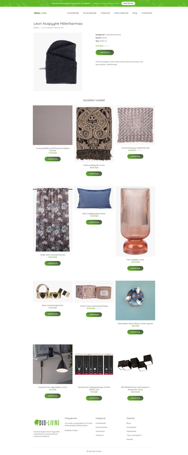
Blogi (135, 13)
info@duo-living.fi (71, 430)
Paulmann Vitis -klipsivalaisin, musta (53, 387)
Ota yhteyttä (131, 427)
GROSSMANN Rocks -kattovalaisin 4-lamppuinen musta (135, 388)
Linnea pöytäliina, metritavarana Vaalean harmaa (52, 149)
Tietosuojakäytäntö (134, 435)
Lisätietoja (104, 52)
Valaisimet (105, 13)
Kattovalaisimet (121, 13)
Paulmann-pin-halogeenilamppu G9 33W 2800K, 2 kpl (94, 388)
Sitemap (130, 439)
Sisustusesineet (89, 13)
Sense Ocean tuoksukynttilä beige (94, 306)
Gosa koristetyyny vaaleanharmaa (135, 148)
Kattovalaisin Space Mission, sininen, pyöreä (135, 323)
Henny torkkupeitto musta (94, 165)
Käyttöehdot (131, 431)
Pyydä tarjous (128, 3)
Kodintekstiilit (73, 13)
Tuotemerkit (146, 13)
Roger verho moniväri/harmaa (52, 255)
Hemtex (118, 35)
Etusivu (36, 28)
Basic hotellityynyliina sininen (94, 213)
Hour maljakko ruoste (135, 260)
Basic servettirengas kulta (52, 305)
